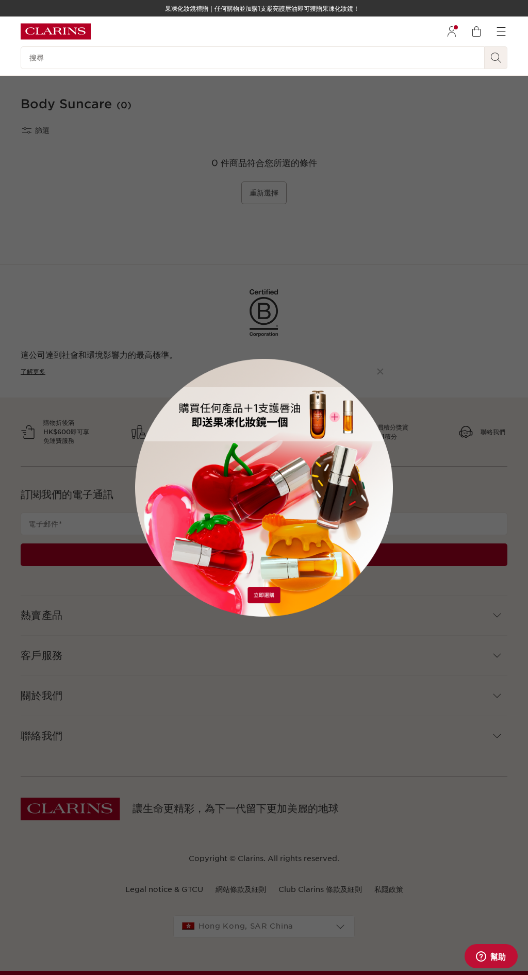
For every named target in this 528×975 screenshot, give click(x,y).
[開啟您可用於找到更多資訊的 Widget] (491, 957)
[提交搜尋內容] (496, 57)
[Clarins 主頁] (56, 31)
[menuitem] (452, 31)
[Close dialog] (380, 371)
